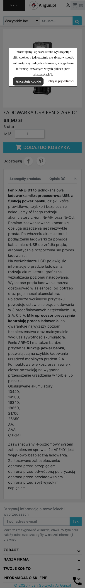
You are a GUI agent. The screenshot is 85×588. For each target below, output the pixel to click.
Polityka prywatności (60, 81)
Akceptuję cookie (28, 81)
